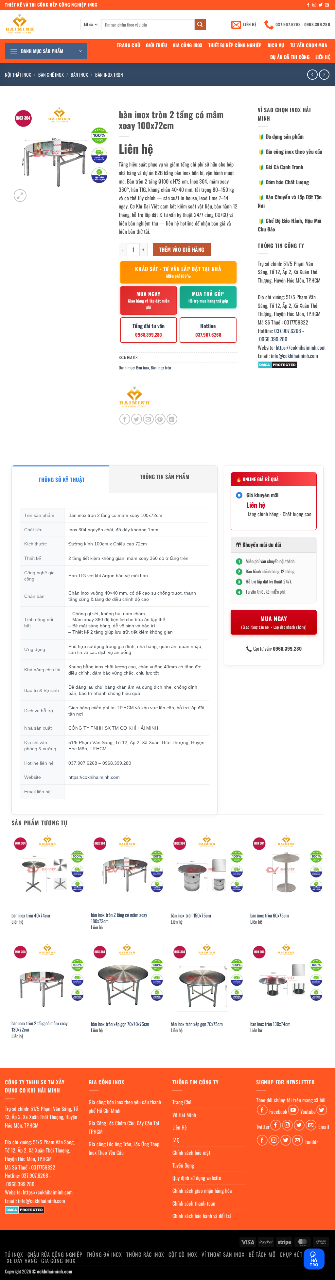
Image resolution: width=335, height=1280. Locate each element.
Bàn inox (79, 74)
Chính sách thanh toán (193, 1203)
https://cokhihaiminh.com (301, 347)
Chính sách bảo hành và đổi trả (202, 1216)
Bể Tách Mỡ (262, 1254)
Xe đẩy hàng (22, 1261)
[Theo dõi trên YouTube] (293, 1110)
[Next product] (312, 74)
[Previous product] (324, 74)
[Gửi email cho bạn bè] (148, 419)
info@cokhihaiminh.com (294, 356)
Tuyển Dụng (183, 1165)
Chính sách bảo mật (191, 1152)
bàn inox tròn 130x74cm (270, 1024)
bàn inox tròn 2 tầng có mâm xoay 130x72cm (39, 1026)
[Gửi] (200, 24)
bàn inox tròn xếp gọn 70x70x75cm (120, 1024)
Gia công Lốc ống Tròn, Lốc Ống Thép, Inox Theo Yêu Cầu (124, 1148)
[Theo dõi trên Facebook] (308, 5)
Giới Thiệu (156, 45)
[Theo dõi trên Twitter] (321, 5)
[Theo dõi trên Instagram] (314, 5)
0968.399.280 (273, 339)
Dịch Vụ (276, 45)
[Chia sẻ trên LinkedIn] (172, 419)
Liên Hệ (322, 56)
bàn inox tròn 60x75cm (269, 916)
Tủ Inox (14, 1254)
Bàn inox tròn (109, 74)
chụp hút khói (297, 1254)
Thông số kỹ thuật (61, 479)
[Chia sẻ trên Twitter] (136, 419)
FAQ (176, 1140)
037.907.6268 (287, 331)
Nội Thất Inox (18, 74)
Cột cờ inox (182, 1254)
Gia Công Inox (188, 45)
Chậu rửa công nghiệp (54, 1254)
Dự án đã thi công (289, 56)
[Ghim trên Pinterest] (160, 419)
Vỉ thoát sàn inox (223, 1254)
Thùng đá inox (104, 1254)
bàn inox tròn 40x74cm (30, 916)
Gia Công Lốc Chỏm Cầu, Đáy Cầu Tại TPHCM (124, 1127)
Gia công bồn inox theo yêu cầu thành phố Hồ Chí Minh (125, 1106)
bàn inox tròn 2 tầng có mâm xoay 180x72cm (119, 918)
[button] (46, 51)
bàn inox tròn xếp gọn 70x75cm (197, 1024)
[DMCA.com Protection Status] (277, 364)
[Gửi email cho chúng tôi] (327, 5)
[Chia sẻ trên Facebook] (124, 419)
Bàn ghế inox (51, 74)
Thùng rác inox (145, 1254)
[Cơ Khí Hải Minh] (134, 398)
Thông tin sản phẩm (164, 477)
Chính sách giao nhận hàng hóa (202, 1190)
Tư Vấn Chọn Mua (308, 45)
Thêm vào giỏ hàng (181, 249)
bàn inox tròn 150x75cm (191, 916)
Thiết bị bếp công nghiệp (235, 45)
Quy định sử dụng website (196, 1178)
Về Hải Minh (184, 1115)
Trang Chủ (128, 45)
